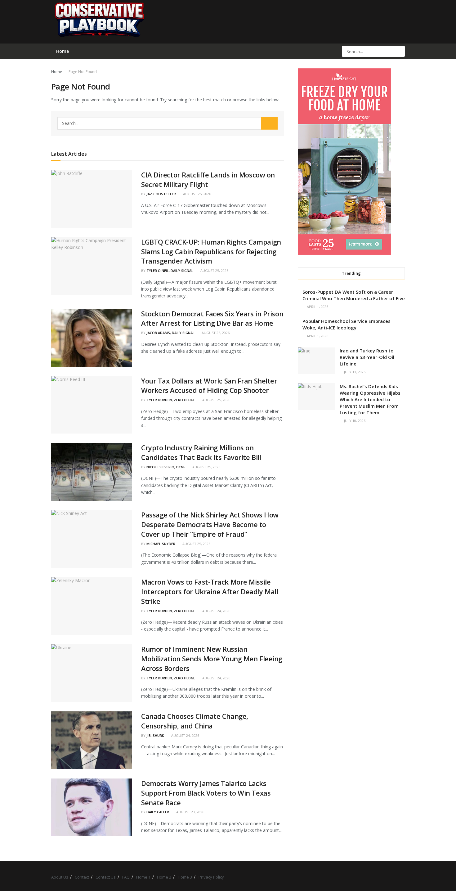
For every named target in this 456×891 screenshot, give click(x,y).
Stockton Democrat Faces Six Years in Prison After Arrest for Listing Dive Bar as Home (212, 318)
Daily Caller (157, 812)
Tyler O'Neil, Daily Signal (169, 270)
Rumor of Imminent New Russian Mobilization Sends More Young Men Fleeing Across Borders (211, 658)
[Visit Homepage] (99, 22)
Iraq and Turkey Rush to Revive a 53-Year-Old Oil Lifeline (367, 357)
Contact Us (106, 877)
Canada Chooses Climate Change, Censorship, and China (194, 720)
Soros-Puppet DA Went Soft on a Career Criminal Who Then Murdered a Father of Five (353, 295)
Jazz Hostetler (161, 193)
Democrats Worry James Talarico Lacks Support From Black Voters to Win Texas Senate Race (205, 792)
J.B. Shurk (155, 735)
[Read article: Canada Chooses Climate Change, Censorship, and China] (91, 740)
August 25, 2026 (196, 193)
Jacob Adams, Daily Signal (170, 332)
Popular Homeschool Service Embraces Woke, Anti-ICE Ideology (346, 324)
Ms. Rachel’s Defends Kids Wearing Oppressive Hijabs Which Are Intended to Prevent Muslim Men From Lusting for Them (370, 399)
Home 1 (143, 877)
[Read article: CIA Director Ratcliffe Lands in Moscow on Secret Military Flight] (91, 199)
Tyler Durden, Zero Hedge (170, 399)
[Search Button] (399, 51)
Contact (82, 877)
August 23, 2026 (189, 812)
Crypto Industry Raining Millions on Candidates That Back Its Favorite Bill (201, 452)
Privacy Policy (211, 877)
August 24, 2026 (215, 611)
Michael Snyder (160, 543)
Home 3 (185, 877)
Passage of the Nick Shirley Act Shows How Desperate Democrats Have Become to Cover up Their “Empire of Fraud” (210, 524)
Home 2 (164, 877)
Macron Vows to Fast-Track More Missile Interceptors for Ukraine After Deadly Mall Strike (209, 591)
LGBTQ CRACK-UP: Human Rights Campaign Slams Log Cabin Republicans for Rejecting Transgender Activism (211, 251)
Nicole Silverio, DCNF (165, 467)
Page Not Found (83, 71)
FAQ (126, 877)
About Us (59, 877)
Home (56, 71)
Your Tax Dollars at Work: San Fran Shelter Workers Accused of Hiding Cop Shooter (209, 385)
